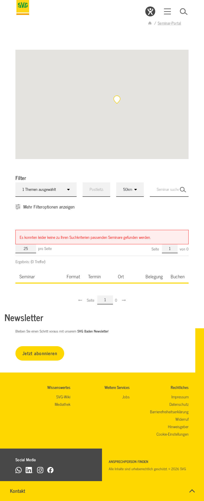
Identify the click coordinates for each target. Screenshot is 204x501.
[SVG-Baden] (150, 23)
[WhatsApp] (18, 469)
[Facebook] (50, 469)
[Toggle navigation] (167, 11)
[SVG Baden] (22, 7)
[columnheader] (39, 276)
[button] (116, 99)
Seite (156, 249)
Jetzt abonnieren (39, 353)
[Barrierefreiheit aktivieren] (150, 11)
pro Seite (45, 248)
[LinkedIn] (29, 469)
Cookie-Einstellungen (172, 434)
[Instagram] (40, 469)
